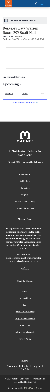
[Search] (36, 3)
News (25, 305)
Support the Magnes (25, 208)
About (25, 291)
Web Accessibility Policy (25, 332)
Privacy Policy (25, 339)
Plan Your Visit (25, 174)
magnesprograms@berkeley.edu (22, 258)
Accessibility (25, 298)
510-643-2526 (14, 162)
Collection (25, 188)
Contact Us (25, 325)
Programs (8, 36)
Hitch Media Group (32, 388)
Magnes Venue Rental (25, 318)
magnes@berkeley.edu (32, 162)
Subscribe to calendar (24, 102)
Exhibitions (25, 181)
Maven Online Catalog (25, 201)
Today (25, 93)
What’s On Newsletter (25, 312)
